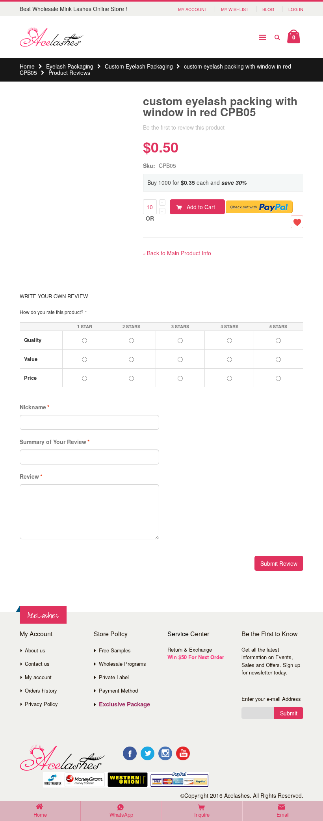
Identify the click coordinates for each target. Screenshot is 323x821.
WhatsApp (121, 814)
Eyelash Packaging (69, 66)
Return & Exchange (189, 649)
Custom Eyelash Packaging (139, 66)
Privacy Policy (41, 704)
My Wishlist (235, 9)
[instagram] (165, 753)
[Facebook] (130, 753)
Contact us (37, 663)
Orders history (41, 690)
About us (35, 650)
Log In (295, 9)
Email (283, 814)
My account (38, 677)
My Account (192, 9)
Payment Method (118, 690)
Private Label (114, 677)
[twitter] (147, 753)
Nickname (33, 407)
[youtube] (183, 753)
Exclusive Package (124, 704)
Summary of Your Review (53, 442)
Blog (268, 9)
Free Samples (115, 650)
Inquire (202, 814)
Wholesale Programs (122, 663)
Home (27, 66)
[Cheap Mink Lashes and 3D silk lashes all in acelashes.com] (52, 37)
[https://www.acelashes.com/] (62, 758)
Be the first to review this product (184, 127)
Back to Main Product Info (177, 253)
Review (29, 476)
